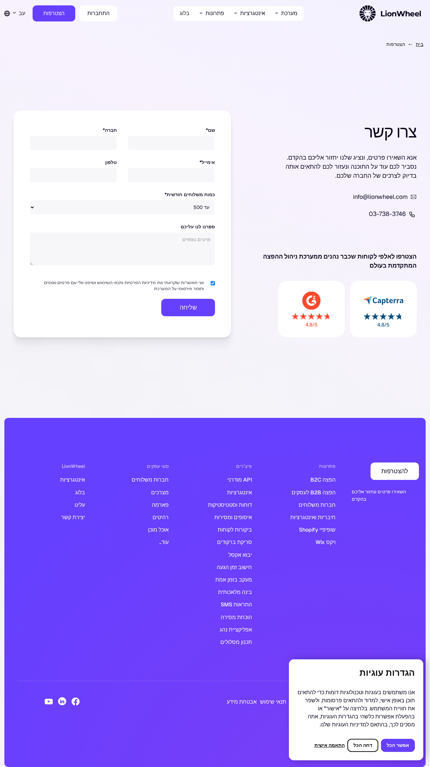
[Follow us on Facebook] (76, 701)
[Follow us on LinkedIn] (62, 701)
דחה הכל (362, 745)
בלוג (184, 13)
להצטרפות (394, 471)
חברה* (110, 130)
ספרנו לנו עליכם (198, 227)
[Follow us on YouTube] (49, 701)
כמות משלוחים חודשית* (190, 194)
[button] (286, 13)
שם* (210, 130)
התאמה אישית (329, 745)
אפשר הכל (398, 745)
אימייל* (207, 162)
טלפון (111, 162)
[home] (391, 13)
